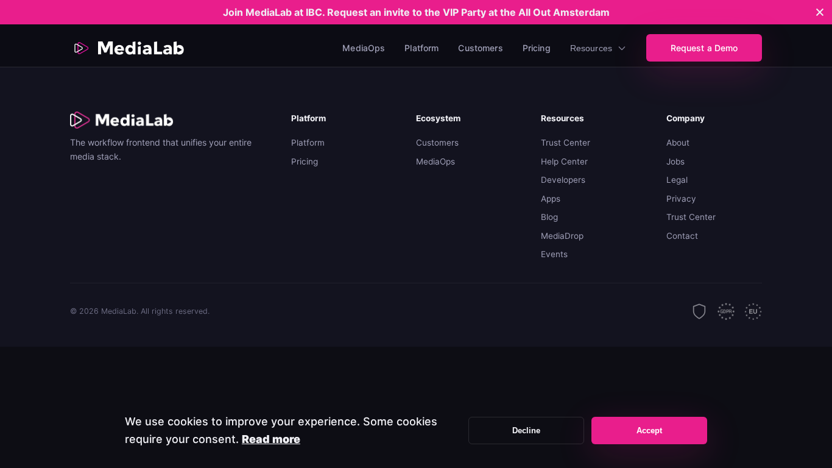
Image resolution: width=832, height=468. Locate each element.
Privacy (681, 199)
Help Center (564, 161)
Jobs (675, 161)
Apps (550, 199)
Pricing (537, 48)
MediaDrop (562, 236)
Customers (480, 48)
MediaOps (363, 48)
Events (554, 254)
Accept (649, 430)
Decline (526, 430)
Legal (677, 180)
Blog (549, 217)
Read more (271, 439)
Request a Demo (704, 48)
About (677, 142)
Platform (421, 48)
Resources (591, 48)
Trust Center (565, 142)
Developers (563, 180)
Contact (682, 236)
